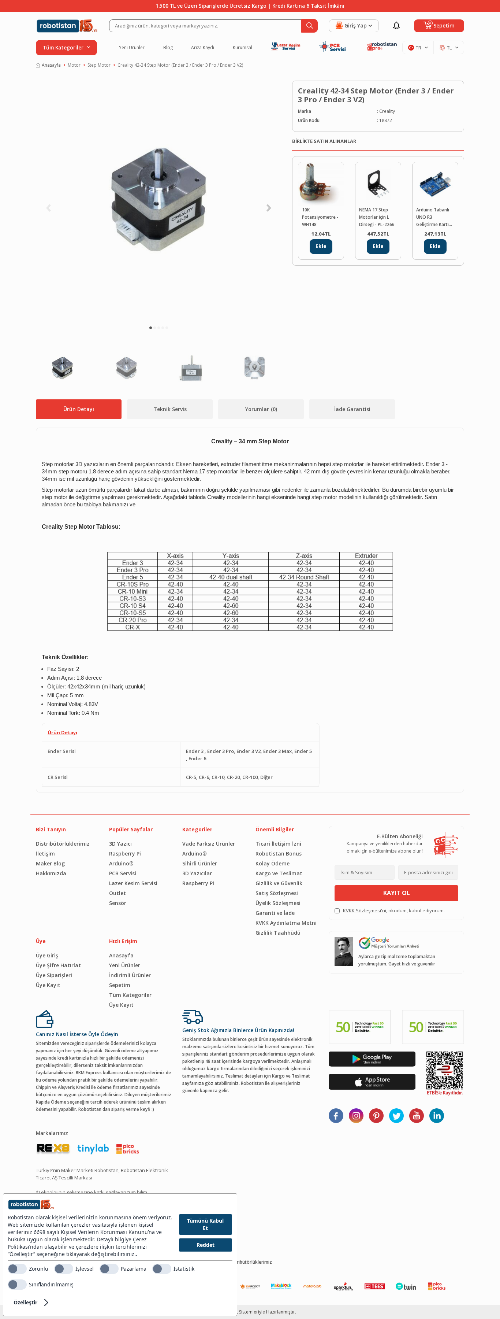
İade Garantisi (352, 409)
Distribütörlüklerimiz (63, 843)
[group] (158, 200)
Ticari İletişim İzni (278, 843)
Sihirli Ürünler (199, 863)
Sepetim (119, 985)
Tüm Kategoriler (130, 994)
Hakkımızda (51, 873)
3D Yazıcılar (197, 873)
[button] (150, 327)
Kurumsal (242, 48)
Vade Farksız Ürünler (208, 843)
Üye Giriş (47, 955)
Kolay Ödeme (272, 863)
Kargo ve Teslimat (278, 873)
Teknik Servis (170, 409)
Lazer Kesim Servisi (133, 883)
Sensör (117, 902)
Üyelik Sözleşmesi (278, 902)
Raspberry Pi (125, 853)
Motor (74, 65)
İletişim (45, 853)
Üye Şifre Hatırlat (58, 965)
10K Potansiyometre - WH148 (320, 217)
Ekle (321, 246)
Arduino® (121, 863)
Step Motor (99, 65)
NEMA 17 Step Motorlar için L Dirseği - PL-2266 (377, 217)
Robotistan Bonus (278, 853)
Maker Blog (50, 863)
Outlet (117, 893)
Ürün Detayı (78, 409)
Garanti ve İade (275, 912)
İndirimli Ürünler (130, 975)
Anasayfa (51, 65)
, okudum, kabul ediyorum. (394, 910)
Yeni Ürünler (132, 48)
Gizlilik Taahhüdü (278, 932)
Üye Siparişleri (54, 975)
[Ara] (309, 26)
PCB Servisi (122, 873)
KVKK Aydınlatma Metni (286, 922)
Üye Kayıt (48, 985)
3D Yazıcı (120, 843)
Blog (168, 48)
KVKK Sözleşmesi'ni (364, 910)
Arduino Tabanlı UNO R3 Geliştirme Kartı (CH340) (432, 217)
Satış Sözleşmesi (276, 893)
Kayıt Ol (396, 893)
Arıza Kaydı (202, 48)
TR (418, 47)
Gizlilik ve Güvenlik (278, 883)
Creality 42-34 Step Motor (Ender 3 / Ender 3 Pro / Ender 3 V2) (180, 65)
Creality (387, 111)
